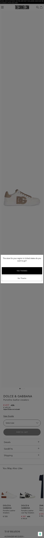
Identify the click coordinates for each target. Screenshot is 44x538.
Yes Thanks (22, 271)
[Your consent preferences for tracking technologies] (40, 534)
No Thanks (22, 278)
